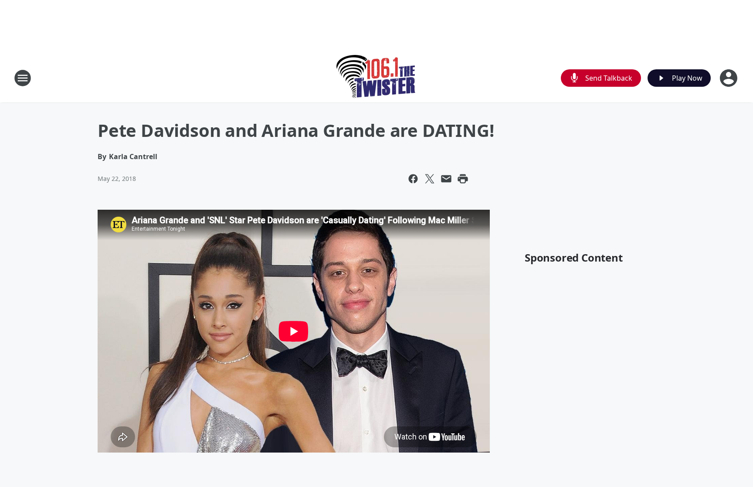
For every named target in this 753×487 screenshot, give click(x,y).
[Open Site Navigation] (22, 78)
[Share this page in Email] (446, 179)
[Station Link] (376, 78)
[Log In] (729, 78)
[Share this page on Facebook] (413, 179)
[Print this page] (463, 179)
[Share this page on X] (430, 179)
